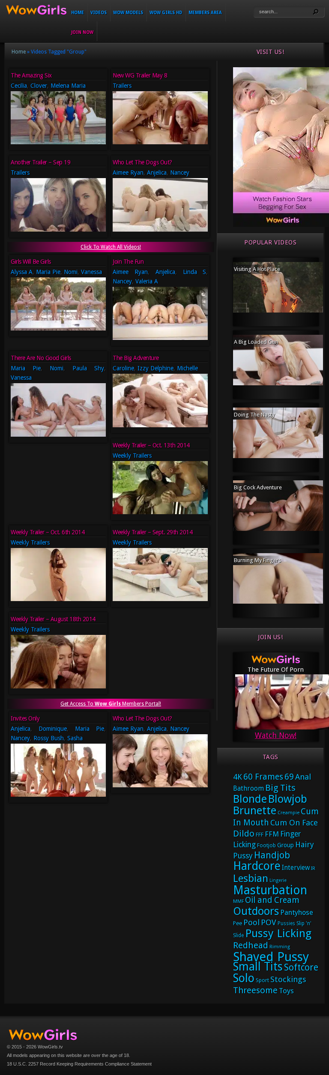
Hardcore (257, 866)
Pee (237, 923)
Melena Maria (68, 85)
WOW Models (128, 12)
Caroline (123, 368)
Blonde (250, 798)
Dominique (53, 728)
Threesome (255, 990)
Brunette (254, 810)
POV (268, 922)
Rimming (279, 947)
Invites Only (25, 718)
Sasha (75, 738)
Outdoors (256, 911)
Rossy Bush (48, 738)
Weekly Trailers (132, 455)
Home (77, 12)
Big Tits (280, 788)
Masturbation (270, 890)
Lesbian (250, 878)
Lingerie (278, 880)
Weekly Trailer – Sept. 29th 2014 (152, 532)
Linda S (194, 271)
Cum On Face (294, 822)
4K (237, 776)
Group (285, 845)
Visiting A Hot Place (257, 269)
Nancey (179, 172)
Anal (303, 776)
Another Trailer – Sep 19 (40, 162)
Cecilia (19, 85)
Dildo (243, 833)
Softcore (301, 967)
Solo (243, 978)
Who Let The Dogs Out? (142, 162)
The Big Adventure (136, 357)
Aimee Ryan (128, 172)
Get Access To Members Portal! (110, 704)
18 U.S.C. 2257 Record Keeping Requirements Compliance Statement (79, 1063)
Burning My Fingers (257, 560)
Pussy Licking (278, 933)
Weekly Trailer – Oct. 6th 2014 (47, 532)
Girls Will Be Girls (31, 261)
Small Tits (258, 966)
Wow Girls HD (166, 12)
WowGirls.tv (50, 1046)
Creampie (288, 813)
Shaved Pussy (271, 957)
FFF (259, 834)
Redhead (250, 945)
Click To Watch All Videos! (111, 247)
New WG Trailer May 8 (140, 75)
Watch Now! (275, 735)
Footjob (266, 845)
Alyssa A (22, 271)
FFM (272, 834)
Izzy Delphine (155, 368)
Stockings (288, 979)
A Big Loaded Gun (256, 342)
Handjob (272, 855)
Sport (262, 980)
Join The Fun (128, 261)
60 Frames (263, 777)
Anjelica (157, 172)
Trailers (122, 85)
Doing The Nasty (254, 414)
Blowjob (287, 798)
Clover (38, 85)
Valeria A (146, 281)
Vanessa (91, 271)
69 (289, 777)
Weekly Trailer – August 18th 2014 (53, 619)
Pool (251, 922)
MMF (238, 901)
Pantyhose (296, 912)
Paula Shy (88, 368)
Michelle (187, 368)
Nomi (71, 271)
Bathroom (248, 788)
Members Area (205, 12)
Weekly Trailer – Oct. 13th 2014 (151, 445)
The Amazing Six (31, 75)
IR (313, 868)
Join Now (82, 32)
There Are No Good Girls (41, 357)
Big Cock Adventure (258, 487)
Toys (286, 990)
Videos (98, 12)
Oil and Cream (272, 900)
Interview (296, 868)
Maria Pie (48, 271)
